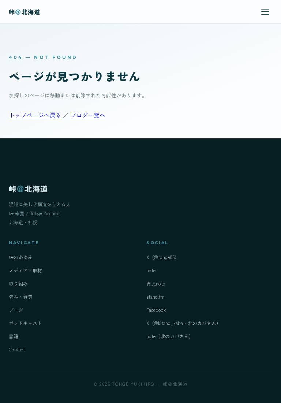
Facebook (156, 309)
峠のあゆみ (21, 257)
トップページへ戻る (35, 115)
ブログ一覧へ (87, 115)
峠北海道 (24, 11)
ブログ (16, 309)
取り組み (18, 283)
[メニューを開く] (265, 12)
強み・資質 (21, 296)
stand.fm (155, 296)
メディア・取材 (25, 270)
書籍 (13, 336)
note (151, 270)
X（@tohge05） (162, 257)
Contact (17, 349)
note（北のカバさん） (170, 336)
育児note (155, 283)
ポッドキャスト (25, 323)
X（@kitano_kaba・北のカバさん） (183, 323)
